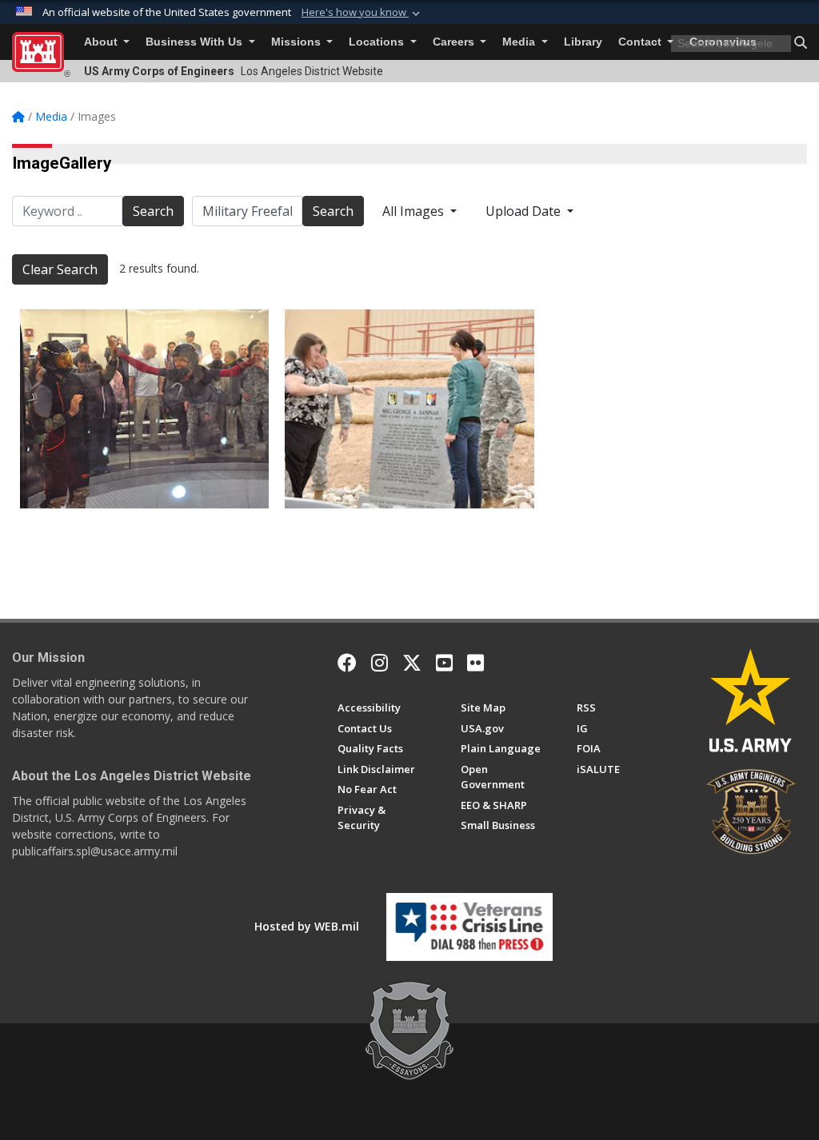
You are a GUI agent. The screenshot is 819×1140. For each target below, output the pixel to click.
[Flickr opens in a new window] (475, 662)
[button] (362, 13)
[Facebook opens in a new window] (347, 662)
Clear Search (60, 269)
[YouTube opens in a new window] (444, 662)
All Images (414, 211)
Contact (641, 42)
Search (153, 211)
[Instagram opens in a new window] (379, 662)
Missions (297, 42)
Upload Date (524, 211)
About (102, 42)
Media (520, 42)
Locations (378, 42)
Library (583, 42)
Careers (455, 42)
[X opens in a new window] (411, 662)
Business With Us (196, 42)
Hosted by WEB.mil (306, 926)
